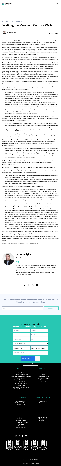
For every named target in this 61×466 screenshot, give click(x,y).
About (21, 413)
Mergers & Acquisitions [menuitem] (21, 380)
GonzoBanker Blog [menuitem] (43, 376)
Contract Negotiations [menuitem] (21, 374)
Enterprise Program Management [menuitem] (21, 376)
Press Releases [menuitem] (21, 428)
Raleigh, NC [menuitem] (43, 419)
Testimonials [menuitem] (43, 403)
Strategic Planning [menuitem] (21, 383)
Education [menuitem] (43, 373)
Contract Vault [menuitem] (21, 401)
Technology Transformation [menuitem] (20, 387)
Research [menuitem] (43, 380)
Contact (43, 413)
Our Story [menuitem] (21, 424)
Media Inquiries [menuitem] (21, 420)
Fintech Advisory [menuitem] (21, 378)
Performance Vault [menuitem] (21, 403)
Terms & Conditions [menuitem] (35, 463)
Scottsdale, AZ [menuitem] (43, 417)
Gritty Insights (43, 368)
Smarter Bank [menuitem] (21, 385)
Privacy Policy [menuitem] (25, 463)
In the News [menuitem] (21, 419)
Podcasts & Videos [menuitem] (43, 378)
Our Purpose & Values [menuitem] (21, 422)
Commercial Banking (12, 21)
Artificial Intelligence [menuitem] (20, 373)
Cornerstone (48, 40)
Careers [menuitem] (20, 417)
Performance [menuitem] (21, 382)
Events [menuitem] (43, 374)
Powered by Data (21, 397)
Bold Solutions (21, 368)
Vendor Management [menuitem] (20, 389)
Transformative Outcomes (42, 397)
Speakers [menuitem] (43, 382)
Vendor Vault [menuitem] (21, 405)
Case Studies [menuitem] (43, 401)
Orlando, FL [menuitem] (43, 420)
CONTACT (50, 4)
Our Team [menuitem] (21, 426)
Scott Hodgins (13, 32)
